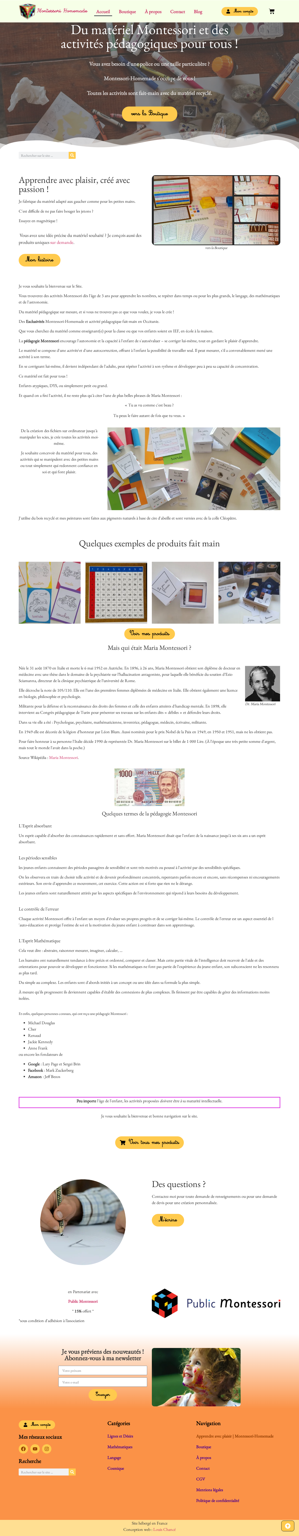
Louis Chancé (164, 1529)
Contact (177, 11)
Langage (114, 1457)
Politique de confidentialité (217, 1500)
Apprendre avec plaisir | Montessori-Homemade (235, 1436)
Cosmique (115, 1468)
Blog (198, 11)
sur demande (61, 242)
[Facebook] (23, 1449)
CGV (200, 1479)
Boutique (127, 11)
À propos (153, 11)
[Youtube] (35, 1449)
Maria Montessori (63, 757)
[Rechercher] (72, 155)
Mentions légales (209, 1489)
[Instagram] (46, 1449)
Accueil (103, 11)
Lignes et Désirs (120, 1436)
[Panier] (271, 11)
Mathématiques (119, 1446)
